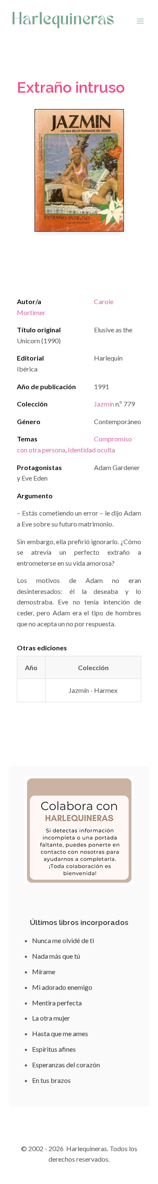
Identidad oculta (91, 450)
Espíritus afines (54, 1049)
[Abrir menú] (140, 20)
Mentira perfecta (57, 1003)
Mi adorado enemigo (62, 987)
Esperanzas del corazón (66, 1065)
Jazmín (104, 404)
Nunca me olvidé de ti (63, 940)
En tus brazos (51, 1080)
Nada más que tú (56, 956)
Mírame (43, 972)
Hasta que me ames (60, 1033)
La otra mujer (51, 1018)
